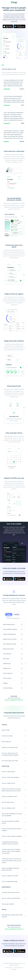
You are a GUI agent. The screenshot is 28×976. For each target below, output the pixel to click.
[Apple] (8, 26)
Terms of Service (18, 967)
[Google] (19, 26)
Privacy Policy (9, 967)
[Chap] (14, 2)
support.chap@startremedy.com (14, 700)
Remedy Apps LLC (18, 963)
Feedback (14, 969)
